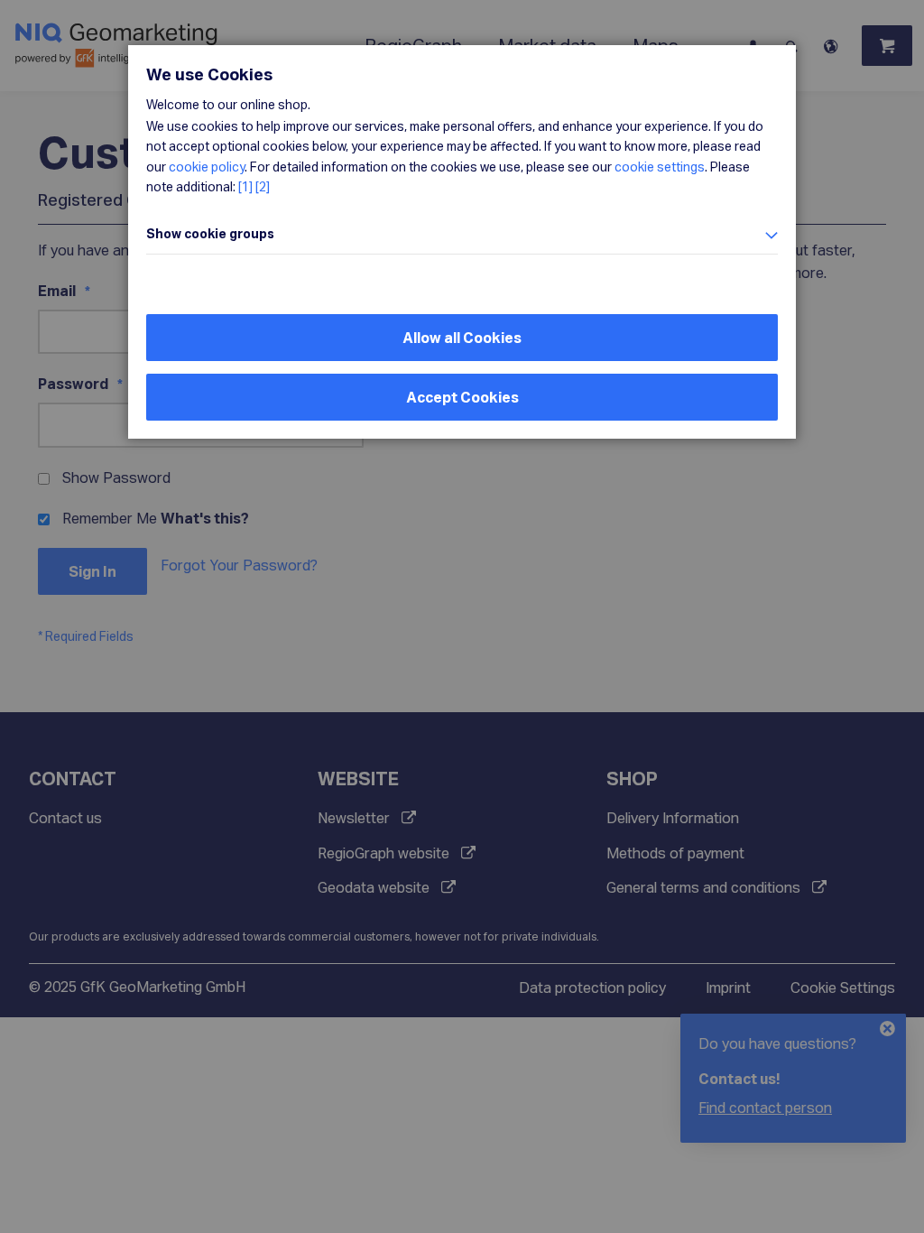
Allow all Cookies (462, 337)
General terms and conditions (703, 886)
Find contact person (765, 1107)
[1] (245, 186)
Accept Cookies (462, 396)
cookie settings (659, 166)
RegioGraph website (383, 852)
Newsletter (354, 817)
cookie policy (207, 166)
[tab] (462, 234)
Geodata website (374, 886)
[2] (262, 186)
